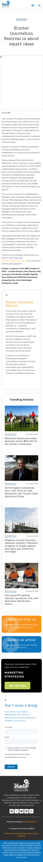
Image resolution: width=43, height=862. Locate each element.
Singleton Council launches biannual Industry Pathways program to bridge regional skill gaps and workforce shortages (21, 546)
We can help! (17, 685)
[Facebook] (12, 811)
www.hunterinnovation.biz (14, 261)
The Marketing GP (29, 822)
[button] (33, 5)
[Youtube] (21, 811)
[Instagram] (31, 811)
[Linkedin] (26, 811)
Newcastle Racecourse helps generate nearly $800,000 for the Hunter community (21, 441)
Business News (21, 19)
